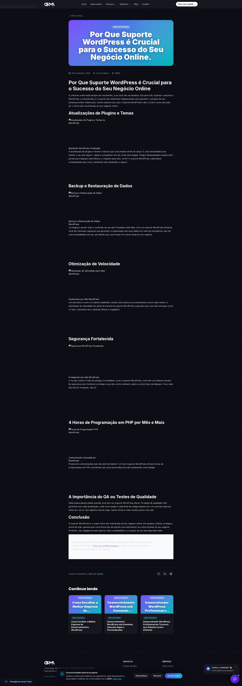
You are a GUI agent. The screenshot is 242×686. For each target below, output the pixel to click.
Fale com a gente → (187, 4)
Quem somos (96, 4)
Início (84, 4)
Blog (136, 4)
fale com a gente (96, 574)
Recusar (157, 676)
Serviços (109, 4)
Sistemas (124, 4)
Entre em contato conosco (106, 545)
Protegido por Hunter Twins (21, 682)
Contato (145, 4)
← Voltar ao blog (76, 16)
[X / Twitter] (164, 573)
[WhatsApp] (158, 573)
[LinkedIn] (170, 573)
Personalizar (141, 676)
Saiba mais (117, 679)
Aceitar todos (173, 676)
